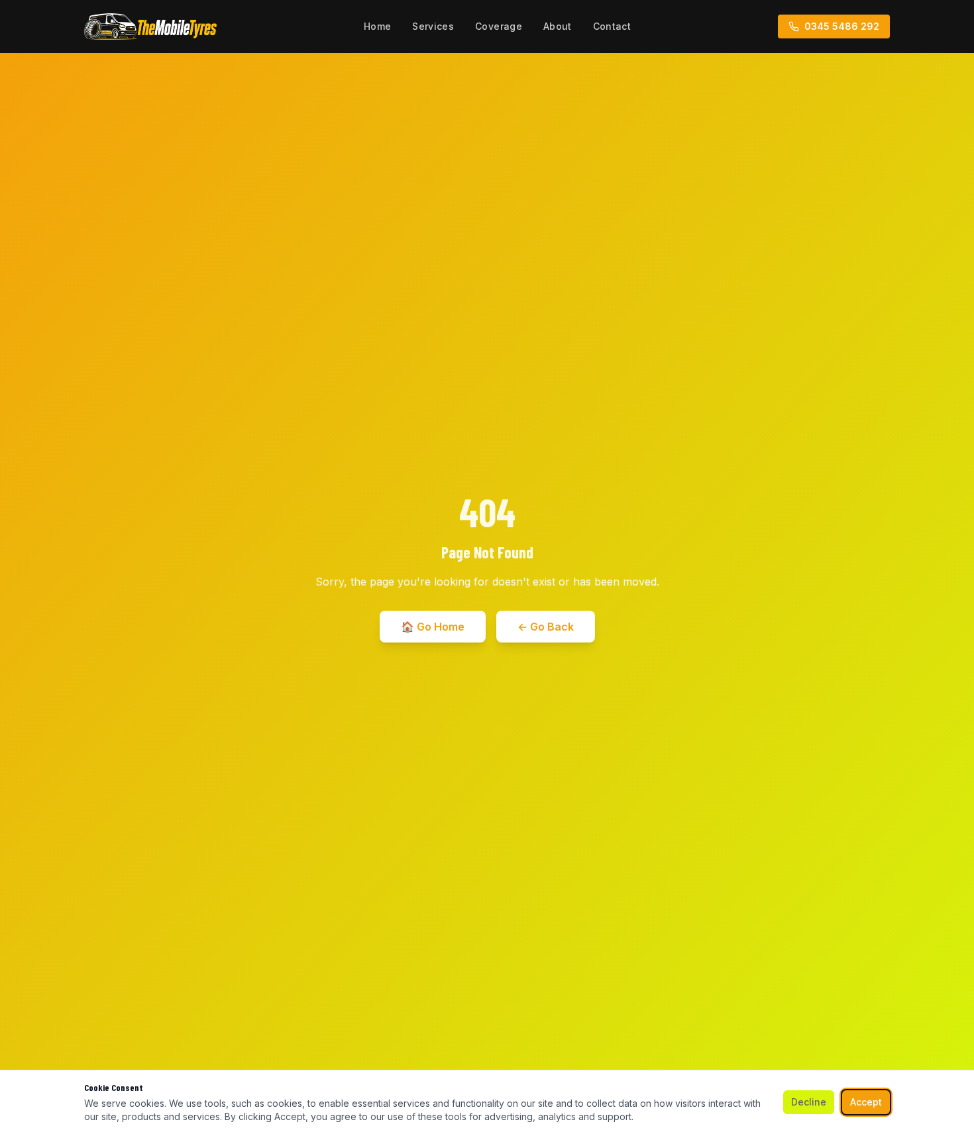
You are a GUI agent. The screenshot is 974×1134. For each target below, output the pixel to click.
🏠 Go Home (432, 626)
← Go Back (545, 626)
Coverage (498, 26)
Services (433, 26)
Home (377, 26)
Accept (866, 1102)
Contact (612, 26)
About (557, 26)
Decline (808, 1102)
